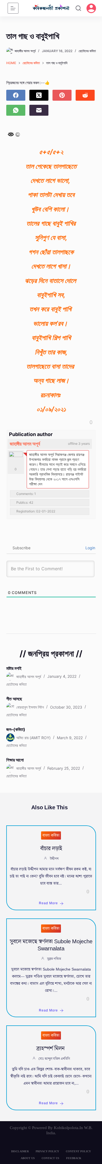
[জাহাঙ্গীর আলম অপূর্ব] (16, 458)
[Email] (38, 110)
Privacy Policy (47, 1151)
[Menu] (13, 8)
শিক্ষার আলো (15, 760)
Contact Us (50, 1158)
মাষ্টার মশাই (13, 668)
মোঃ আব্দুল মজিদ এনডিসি (54, 1058)
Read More (48, 903)
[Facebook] (15, 95)
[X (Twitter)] (38, 95)
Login (89, 547)
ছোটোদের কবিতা (87, 51)
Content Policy (78, 1151)
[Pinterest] (62, 95)
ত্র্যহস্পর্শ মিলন (51, 1048)
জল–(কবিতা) (15, 729)
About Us (28, 1158)
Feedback (73, 1158)
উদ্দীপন (54, 858)
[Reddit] (85, 95)
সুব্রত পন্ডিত (54, 959)
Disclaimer (20, 1151)
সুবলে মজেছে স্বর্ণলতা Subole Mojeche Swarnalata (51, 945)
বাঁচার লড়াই (51, 848)
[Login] (91, 8)
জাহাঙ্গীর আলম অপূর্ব (25, 444)
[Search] (78, 8)
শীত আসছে (14, 699)
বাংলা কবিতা (51, 835)
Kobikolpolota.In (68, 1128)
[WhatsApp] (15, 110)
